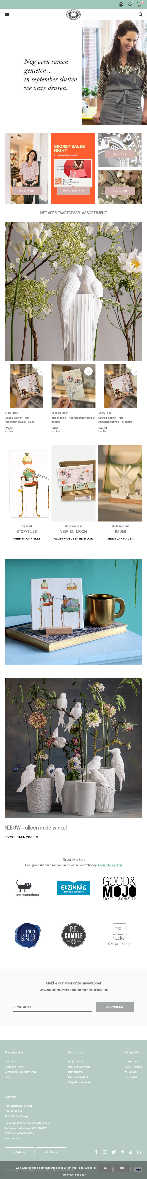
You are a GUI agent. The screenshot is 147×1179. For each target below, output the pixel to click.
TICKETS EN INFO (73, 190)
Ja (105, 1168)
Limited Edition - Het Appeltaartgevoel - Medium (115, 419)
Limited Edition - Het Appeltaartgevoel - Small (19, 419)
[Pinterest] (122, 1152)
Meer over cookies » (74, 1174)
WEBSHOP (131, 1071)
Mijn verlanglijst (78, 1077)
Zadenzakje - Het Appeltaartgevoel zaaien (73, 419)
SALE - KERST (133, 1066)
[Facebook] (96, 1152)
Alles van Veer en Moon (73, 538)
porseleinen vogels (21, 837)
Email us (51, 1151)
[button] (7, 14)
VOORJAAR (120, 190)
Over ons (10, 1061)
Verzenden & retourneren (20, 1071)
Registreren (75, 1061)
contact (120, 154)
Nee (122, 1168)
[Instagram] (104, 1152)
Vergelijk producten (80, 1082)
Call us (19, 1151)
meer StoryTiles (27, 538)
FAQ (7, 1077)
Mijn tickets (75, 1071)
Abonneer (114, 1006)
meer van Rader (120, 538)
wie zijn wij (26, 190)
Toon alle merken (109, 865)
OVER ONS (131, 1061)
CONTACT (131, 1077)
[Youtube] (130, 1152)
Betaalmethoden (15, 1066)
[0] (139, 4)
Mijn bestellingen (79, 1066)
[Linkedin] (139, 1152)
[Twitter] (114, 1152)
